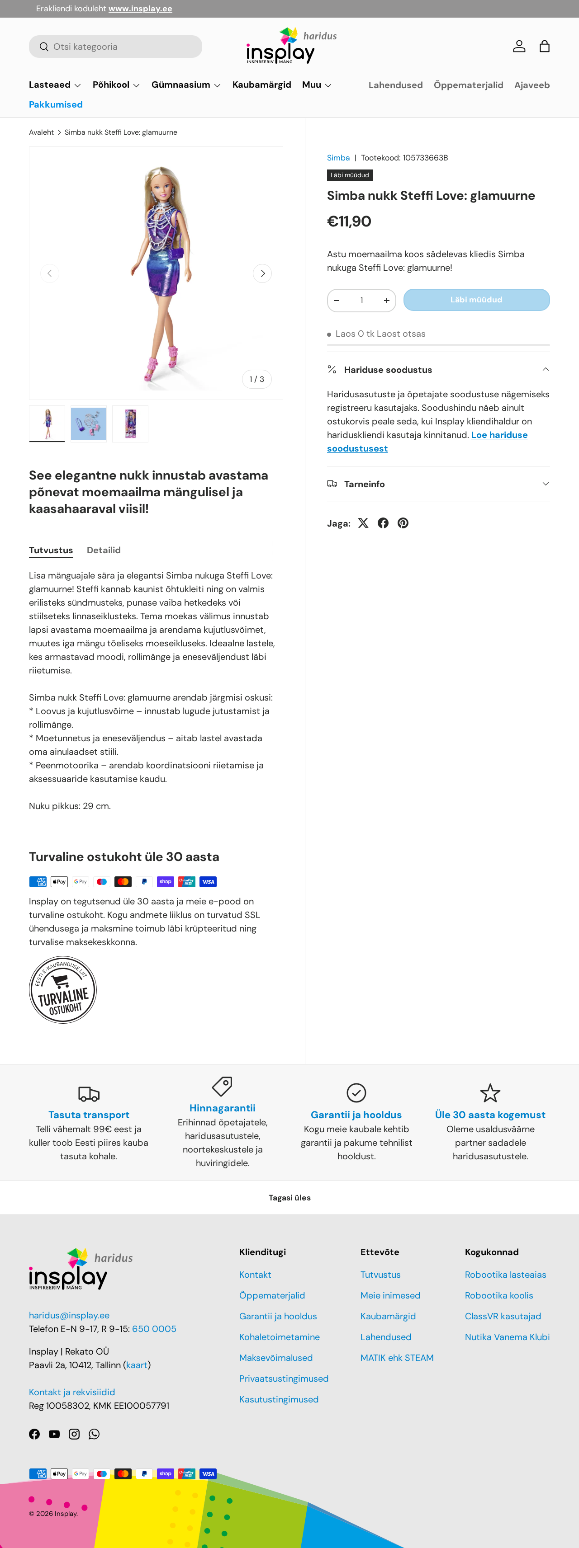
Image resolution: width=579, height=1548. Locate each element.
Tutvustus (381, 1274)
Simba (338, 158)
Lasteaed (50, 84)
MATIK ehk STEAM (397, 1358)
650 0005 (154, 1329)
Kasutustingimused (279, 1399)
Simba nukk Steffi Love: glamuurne (121, 132)
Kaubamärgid (262, 84)
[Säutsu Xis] (363, 523)
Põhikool (111, 84)
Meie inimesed (391, 1295)
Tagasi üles (290, 1198)
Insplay (65, 1513)
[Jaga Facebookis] (383, 523)
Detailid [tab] (104, 550)
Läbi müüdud (477, 300)
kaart (136, 1365)
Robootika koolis (499, 1295)
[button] (545, 46)
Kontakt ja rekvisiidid (72, 1392)
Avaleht (41, 132)
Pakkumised (56, 104)
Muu (311, 84)
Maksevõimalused (276, 1358)
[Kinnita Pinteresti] (403, 523)
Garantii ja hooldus (278, 1316)
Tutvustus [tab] (51, 550)
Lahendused (396, 85)
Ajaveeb (532, 85)
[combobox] (115, 46)
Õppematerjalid (468, 85)
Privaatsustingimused (284, 1378)
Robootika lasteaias (505, 1274)
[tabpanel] (156, 691)
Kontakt (255, 1274)
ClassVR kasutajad (503, 1316)
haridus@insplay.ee (69, 1315)
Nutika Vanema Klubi (507, 1337)
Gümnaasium (181, 84)
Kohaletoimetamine (279, 1337)
